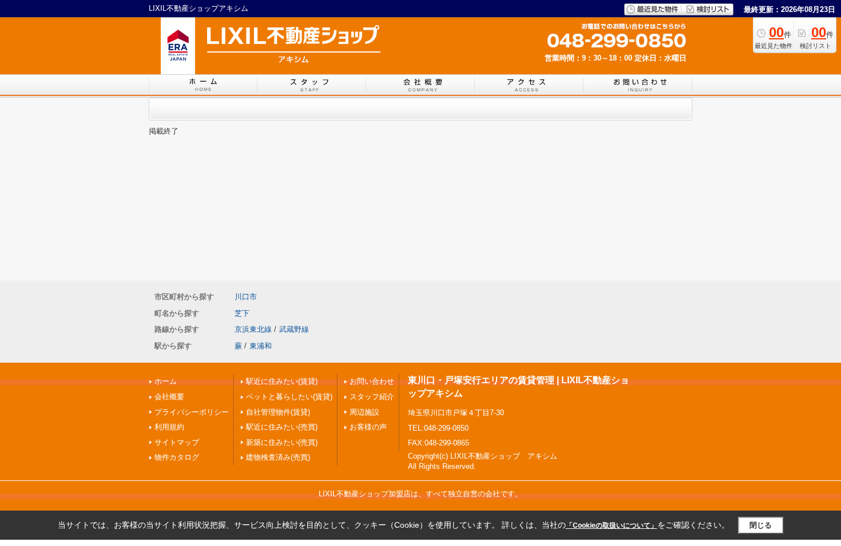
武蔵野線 (294, 329)
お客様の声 (368, 427)
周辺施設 (364, 412)
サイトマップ (176, 442)
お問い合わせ (372, 381)
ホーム (165, 381)
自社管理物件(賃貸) (278, 412)
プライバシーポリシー (191, 412)
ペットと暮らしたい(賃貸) (289, 396)
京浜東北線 (253, 329)
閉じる (760, 525)
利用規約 (169, 427)
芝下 (242, 313)
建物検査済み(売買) (278, 457)
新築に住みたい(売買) (282, 442)
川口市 (246, 296)
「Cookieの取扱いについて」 (611, 525)
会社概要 (169, 396)
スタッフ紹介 (372, 396)
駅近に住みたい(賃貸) (282, 381)
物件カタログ (176, 457)
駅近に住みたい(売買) (282, 427)
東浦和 (260, 346)
